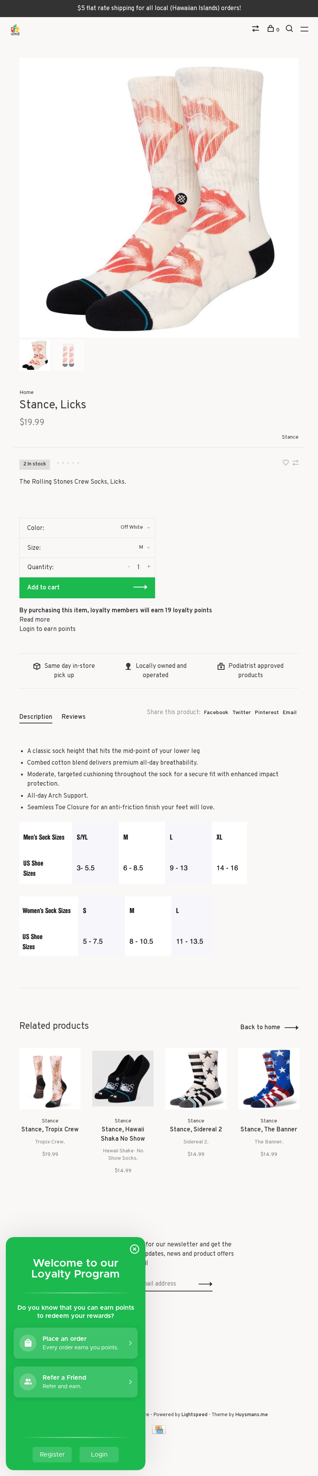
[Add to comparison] (295, 464)
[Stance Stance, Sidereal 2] (195, 1078)
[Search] (290, 30)
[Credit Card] (159, 1432)
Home (26, 392)
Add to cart (43, 588)
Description (35, 717)
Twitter (241, 712)
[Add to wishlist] (286, 464)
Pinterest (267, 712)
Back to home (260, 1028)
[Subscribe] (203, 1284)
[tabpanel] (159, 198)
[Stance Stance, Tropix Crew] (50, 1078)
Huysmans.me (251, 1415)
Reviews (74, 717)
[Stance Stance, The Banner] (268, 1078)
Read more (34, 620)
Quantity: (41, 568)
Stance (290, 437)
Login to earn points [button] (47, 629)
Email (290, 712)
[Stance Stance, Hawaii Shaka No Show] (123, 1078)
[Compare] (256, 30)
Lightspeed (194, 1415)
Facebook (216, 712)
